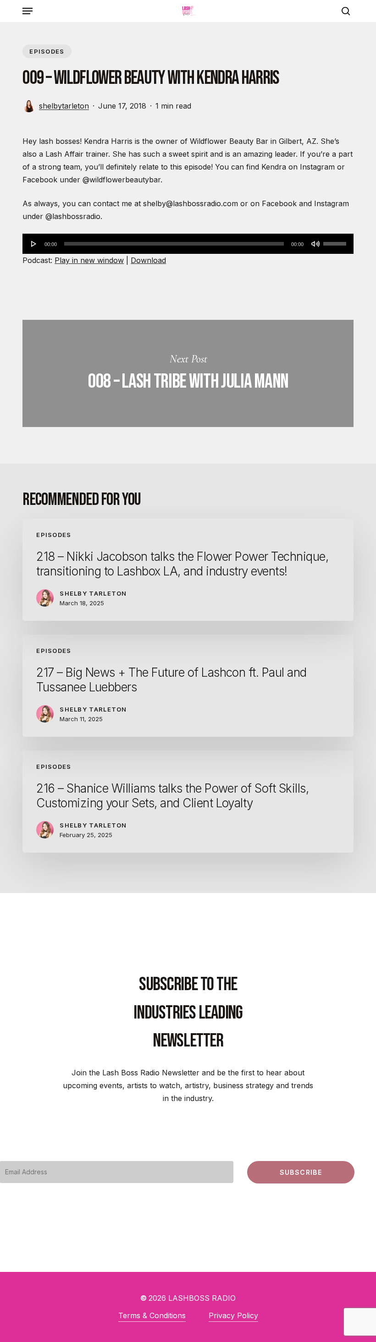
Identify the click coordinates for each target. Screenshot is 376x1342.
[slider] (336, 240)
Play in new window (89, 260)
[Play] (34, 243)
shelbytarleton (64, 105)
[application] (188, 244)
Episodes (46, 51)
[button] (27, 11)
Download (148, 260)
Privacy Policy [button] (233, 1315)
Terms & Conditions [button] (152, 1315)
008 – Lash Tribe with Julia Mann (188, 373)
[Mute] (315, 243)
